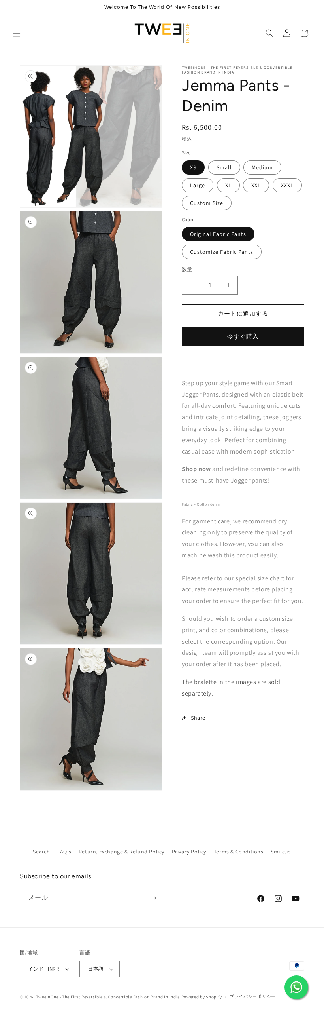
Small (224, 167)
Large (197, 185)
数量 (187, 269)
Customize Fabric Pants (221, 251)
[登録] (153, 898)
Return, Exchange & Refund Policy (121, 851)
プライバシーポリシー (253, 996)
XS (193, 167)
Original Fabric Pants (218, 234)
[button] (16, 33)
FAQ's (64, 851)
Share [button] (198, 717)
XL (228, 185)
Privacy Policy (189, 851)
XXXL (287, 185)
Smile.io (281, 851)
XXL (256, 185)
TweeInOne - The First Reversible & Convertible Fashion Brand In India (108, 997)
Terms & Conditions (239, 851)
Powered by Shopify (201, 997)
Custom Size (206, 203)
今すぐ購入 (243, 336)
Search (41, 851)
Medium (262, 167)
